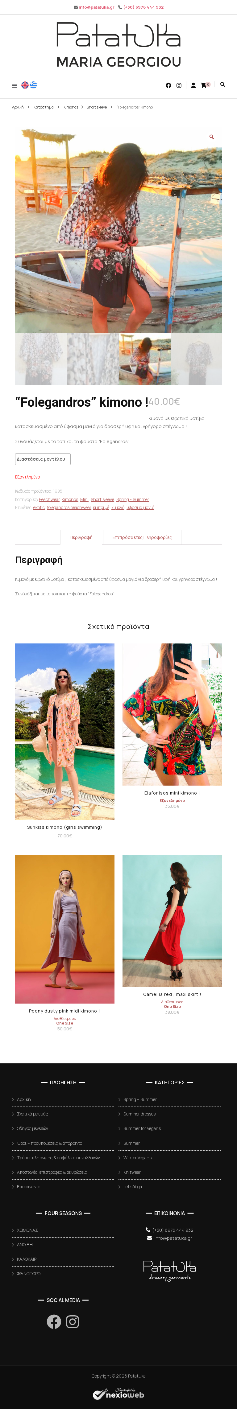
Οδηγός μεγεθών (32, 1128)
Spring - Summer (132, 499)
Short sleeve (102, 499)
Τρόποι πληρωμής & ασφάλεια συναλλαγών (58, 1157)
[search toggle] (222, 84)
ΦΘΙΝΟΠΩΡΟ (28, 1273)
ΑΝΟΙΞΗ (25, 1244)
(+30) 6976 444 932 (143, 7)
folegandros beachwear (69, 507)
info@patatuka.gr (96, 7)
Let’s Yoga (132, 1186)
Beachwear (49, 499)
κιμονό (117, 507)
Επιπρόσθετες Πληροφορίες (142, 537)
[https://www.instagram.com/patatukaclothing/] (72, 1321)
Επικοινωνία (28, 1186)
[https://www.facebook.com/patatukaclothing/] (54, 1321)
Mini (84, 499)
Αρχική (24, 1099)
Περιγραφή (81, 537)
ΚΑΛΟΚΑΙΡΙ (27, 1259)
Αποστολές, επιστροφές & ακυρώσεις (52, 1172)
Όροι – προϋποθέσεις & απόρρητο (49, 1143)
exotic (39, 507)
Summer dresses (139, 1114)
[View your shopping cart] (204, 85)
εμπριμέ (101, 507)
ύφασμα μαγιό (140, 507)
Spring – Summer (140, 1099)
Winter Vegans (137, 1157)
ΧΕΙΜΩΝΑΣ (27, 1230)
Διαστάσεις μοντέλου (41, 459)
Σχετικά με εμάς (32, 1114)
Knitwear (132, 1172)
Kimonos (70, 499)
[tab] (81, 537)
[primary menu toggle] (16, 85)
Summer (131, 1143)
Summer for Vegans (142, 1128)
